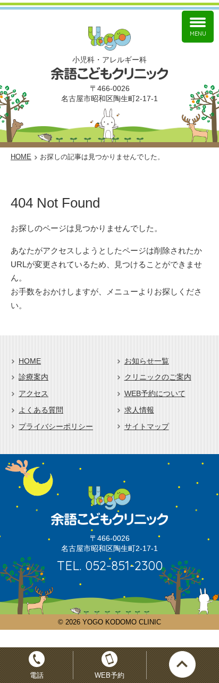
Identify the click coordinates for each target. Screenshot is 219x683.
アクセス (33, 394)
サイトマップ (146, 427)
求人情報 (139, 410)
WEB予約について (155, 394)
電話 (37, 675)
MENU (198, 33)
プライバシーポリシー (56, 427)
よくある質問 (41, 410)
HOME (30, 361)
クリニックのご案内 (157, 377)
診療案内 (33, 377)
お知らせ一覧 (146, 361)
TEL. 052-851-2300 (110, 565)
